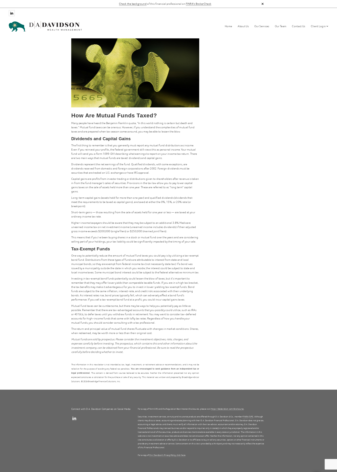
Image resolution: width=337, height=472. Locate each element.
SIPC (251, 417)
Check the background (133, 3)
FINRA (245, 417)
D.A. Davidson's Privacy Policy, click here (167, 455)
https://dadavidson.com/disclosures (227, 409)
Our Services (261, 26)
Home (228, 26)
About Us (243, 26)
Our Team (280, 26)
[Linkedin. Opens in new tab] (12, 13)
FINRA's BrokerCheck (198, 3)
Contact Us (298, 26)
